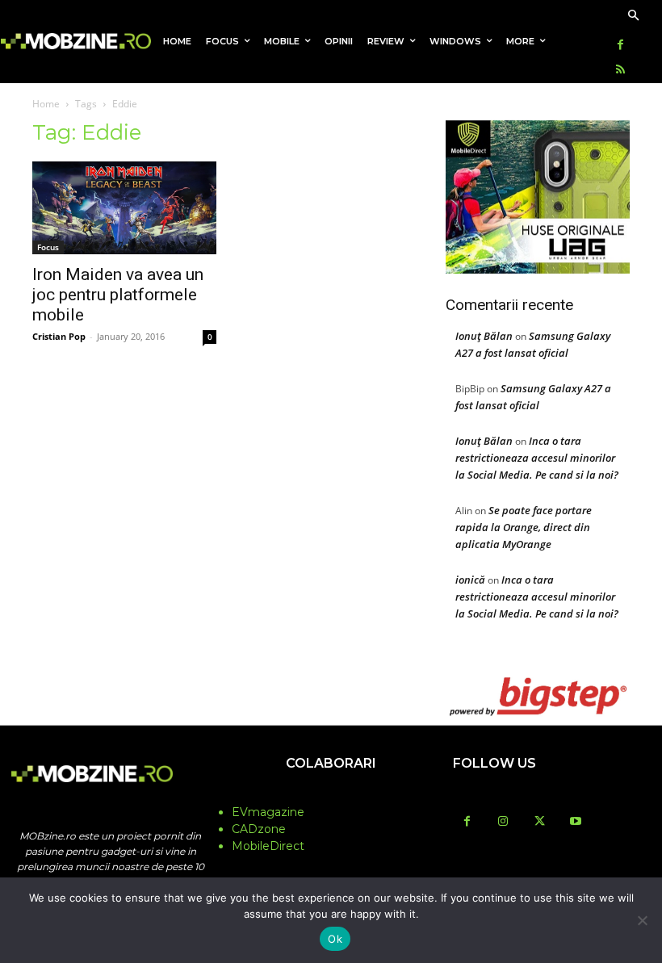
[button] (633, 16)
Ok (335, 938)
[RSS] (620, 70)
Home (46, 104)
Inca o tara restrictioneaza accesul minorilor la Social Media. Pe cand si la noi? (536, 457)
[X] (540, 822)
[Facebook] (620, 45)
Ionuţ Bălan (484, 336)
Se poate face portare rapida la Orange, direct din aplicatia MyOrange (523, 527)
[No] (642, 920)
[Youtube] (576, 822)
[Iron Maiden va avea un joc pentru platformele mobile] (124, 207)
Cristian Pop (59, 336)
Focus (48, 247)
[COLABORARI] (330, 795)
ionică (470, 579)
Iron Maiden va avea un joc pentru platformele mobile (117, 294)
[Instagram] (503, 822)
